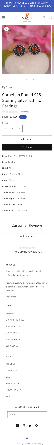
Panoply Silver (22, 444)
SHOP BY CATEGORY (15, 326)
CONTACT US (11, 370)
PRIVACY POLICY (13, 390)
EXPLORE (10, 313)
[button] (3, 17)
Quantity (5, 123)
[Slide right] (33, 79)
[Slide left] (21, 79)
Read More (11, 296)
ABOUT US (10, 364)
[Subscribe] (43, 414)
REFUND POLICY (13, 383)
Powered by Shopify (35, 444)
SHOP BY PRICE (13, 332)
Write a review (27, 236)
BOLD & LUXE (12, 346)
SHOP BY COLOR (13, 339)
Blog (8, 377)
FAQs (8, 396)
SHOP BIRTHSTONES (15, 320)
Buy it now (27, 147)
